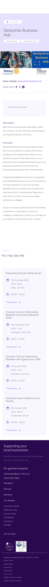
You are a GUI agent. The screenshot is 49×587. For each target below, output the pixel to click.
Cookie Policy (8, 567)
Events (13, 81)
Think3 (11, 560)
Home (6, 81)
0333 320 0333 (11, 478)
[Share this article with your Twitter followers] (20, 86)
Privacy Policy (8, 570)
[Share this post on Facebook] (16, 86)
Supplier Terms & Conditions (13, 580)
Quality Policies (8, 564)
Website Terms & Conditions (13, 577)
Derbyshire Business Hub (30, 81)
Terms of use (8, 574)
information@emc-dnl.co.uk (17, 473)
